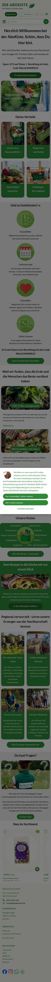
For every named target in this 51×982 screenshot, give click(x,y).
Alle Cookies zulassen (14, 503)
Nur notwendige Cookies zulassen (19, 496)
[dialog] (25, 491)
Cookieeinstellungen (25, 508)
